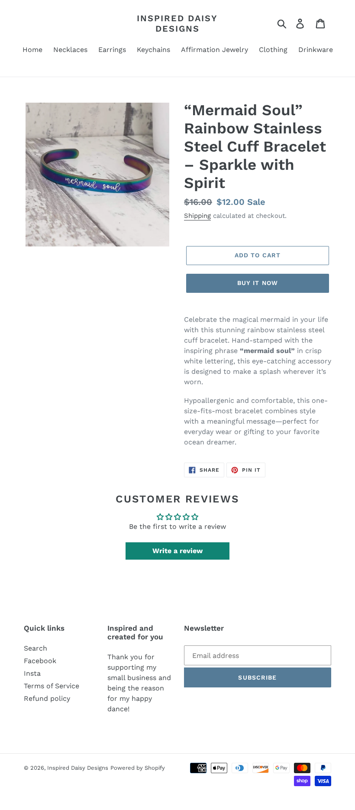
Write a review (177, 551)
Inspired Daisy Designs (177, 23)
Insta (32, 673)
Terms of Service (51, 686)
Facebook (40, 661)
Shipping (197, 216)
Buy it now (257, 282)
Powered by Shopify (137, 768)
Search (35, 648)
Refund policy (47, 698)
